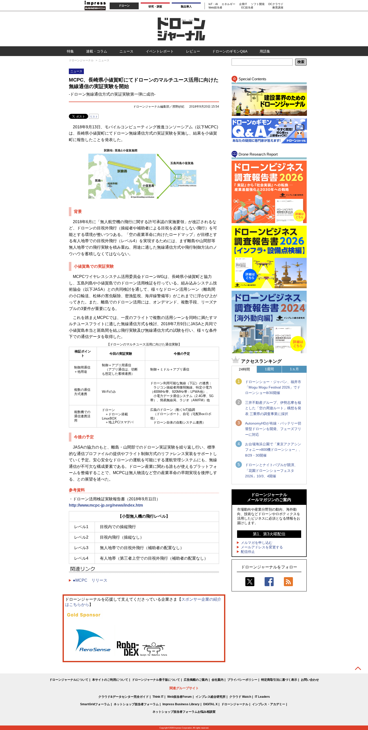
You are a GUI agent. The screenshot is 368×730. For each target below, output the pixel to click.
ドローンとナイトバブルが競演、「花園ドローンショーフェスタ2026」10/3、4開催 (271, 470)
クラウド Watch (240, 696)
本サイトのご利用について (110, 679)
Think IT (157, 696)
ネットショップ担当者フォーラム (136, 704)
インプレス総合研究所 (211, 696)
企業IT (243, 4)
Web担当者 (215, 7)
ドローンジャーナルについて (68, 679)
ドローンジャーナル (234, 704)
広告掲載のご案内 (196, 679)
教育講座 (277, 7)
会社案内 (218, 679)
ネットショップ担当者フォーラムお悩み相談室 (184, 711)
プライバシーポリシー (242, 679)
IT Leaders (262, 696)
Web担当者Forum (179, 696)
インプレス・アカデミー (268, 704)
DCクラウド (275, 4)
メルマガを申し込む (256, 543)
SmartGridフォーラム (95, 704)
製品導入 (186, 6)
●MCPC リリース (90, 580)
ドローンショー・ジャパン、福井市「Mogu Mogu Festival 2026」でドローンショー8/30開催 (273, 387)
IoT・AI (213, 4)
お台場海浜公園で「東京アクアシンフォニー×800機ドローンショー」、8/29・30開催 (273, 449)
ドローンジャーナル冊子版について (156, 679)
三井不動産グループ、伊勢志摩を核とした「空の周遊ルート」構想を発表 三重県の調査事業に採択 (273, 408)
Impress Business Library (181, 704)
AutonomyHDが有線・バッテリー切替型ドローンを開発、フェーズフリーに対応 (273, 429)
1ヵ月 (294, 369)
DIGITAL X (210, 704)
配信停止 (248, 552)
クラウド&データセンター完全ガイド (123, 696)
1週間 (269, 369)
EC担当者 (247, 7)
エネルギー (228, 4)
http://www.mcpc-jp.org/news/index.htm (106, 505)
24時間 (244, 369)
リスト (94, 116)
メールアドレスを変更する (262, 547)
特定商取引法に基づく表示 (279, 679)
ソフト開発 (258, 4)
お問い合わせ (310, 679)
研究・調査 (155, 6)
